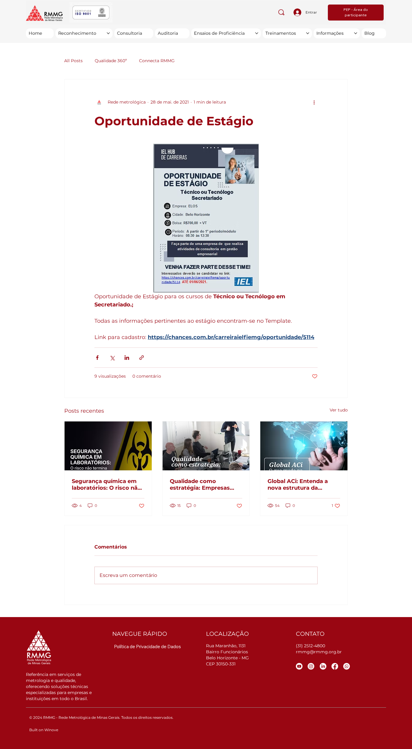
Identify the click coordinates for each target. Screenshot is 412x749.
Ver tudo (339, 410)
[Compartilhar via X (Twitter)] (112, 357)
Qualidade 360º (111, 60)
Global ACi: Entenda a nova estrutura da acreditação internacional (304, 484)
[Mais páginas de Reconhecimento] (108, 33)
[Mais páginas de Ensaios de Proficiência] (256, 33)
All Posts (73, 60)
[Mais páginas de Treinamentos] (307, 33)
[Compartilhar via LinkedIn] (127, 357)
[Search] (281, 12)
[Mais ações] (314, 102)
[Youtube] (299, 666)
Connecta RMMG (157, 60)
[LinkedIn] (323, 666)
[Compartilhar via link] (141, 357)
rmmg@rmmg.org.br (319, 652)
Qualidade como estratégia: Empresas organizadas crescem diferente (200, 484)
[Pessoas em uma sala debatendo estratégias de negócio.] (206, 445)
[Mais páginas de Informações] (355, 33)
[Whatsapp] (346, 666)
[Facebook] (334, 666)
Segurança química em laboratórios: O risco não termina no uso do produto (106, 484)
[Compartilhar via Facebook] (97, 357)
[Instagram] (311, 666)
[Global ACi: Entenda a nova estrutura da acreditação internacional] (303, 445)
